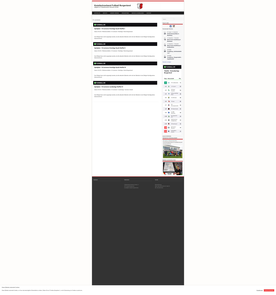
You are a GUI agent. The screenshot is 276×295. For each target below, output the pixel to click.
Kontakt (149, 13)
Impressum (95, 179)
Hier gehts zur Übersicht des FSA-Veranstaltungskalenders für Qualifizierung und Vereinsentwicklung (172, 142)
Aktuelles (97, 13)
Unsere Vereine (114, 13)
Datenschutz (126, 179)
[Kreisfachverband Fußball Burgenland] (126, 9)
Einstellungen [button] (260, 290)
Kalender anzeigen (167, 62)
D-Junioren (96, 20)
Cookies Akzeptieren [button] (269, 290)
